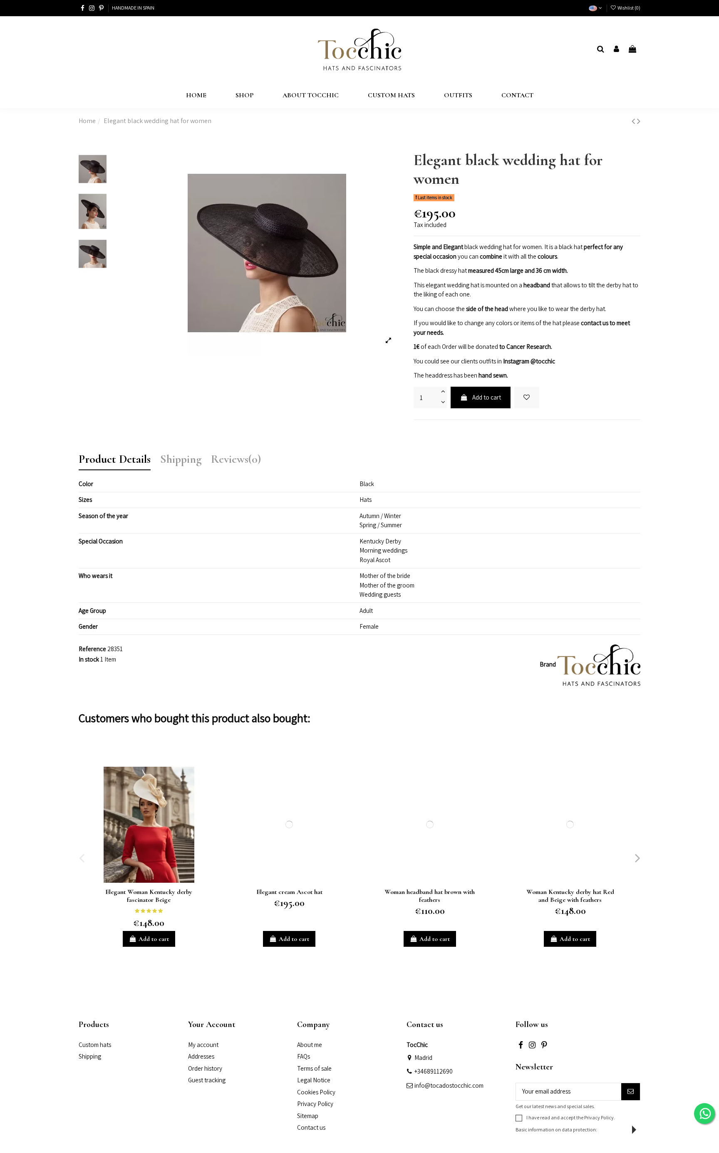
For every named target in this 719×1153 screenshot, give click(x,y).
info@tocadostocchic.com (448, 1085)
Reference (92, 649)
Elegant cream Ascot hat (289, 892)
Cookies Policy (316, 1092)
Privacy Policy (315, 1104)
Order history (205, 1068)
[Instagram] (92, 8)
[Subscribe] (630, 1091)
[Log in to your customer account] (616, 49)
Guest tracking (207, 1080)
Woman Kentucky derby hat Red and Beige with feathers (570, 896)
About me (309, 1045)
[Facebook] (83, 8)
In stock (89, 659)
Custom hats (95, 1045)
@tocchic (543, 361)
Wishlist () (628, 8)
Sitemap (307, 1116)
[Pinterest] (101, 8)
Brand (548, 664)
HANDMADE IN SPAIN (133, 8)
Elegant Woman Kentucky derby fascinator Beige (148, 896)
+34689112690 (433, 1071)
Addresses (201, 1056)
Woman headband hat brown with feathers (429, 896)
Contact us (311, 1127)
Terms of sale (314, 1068)
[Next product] (638, 121)
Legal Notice (313, 1080)
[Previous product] (634, 121)
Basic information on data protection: (556, 1129)
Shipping (181, 460)
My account (203, 1045)
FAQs (303, 1056)
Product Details (115, 460)
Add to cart (486, 397)
